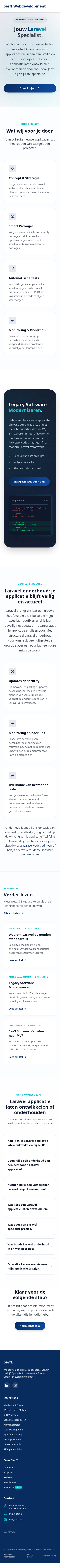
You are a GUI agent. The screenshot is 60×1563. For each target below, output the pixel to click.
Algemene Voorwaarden (9, 1555)
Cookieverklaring (49, 1555)
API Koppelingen (12, 1439)
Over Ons (8, 1467)
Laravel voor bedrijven (37, 845)
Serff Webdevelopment (25, 6)
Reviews (8, 1477)
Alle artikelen (12, 913)
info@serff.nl (15, 1519)
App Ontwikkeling (13, 1434)
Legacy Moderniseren (15, 1419)
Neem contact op (30, 1326)
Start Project (28, 88)
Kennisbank (10, 1482)
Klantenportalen (12, 1424)
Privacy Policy (30, 1555)
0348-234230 (15, 1514)
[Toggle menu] (53, 6)
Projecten (8, 1472)
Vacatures (12, 1487)
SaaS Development (13, 1429)
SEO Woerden (11, 1414)
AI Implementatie (13, 1449)
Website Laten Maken (15, 1410)
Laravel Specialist (13, 1444)
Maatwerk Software (14, 1405)
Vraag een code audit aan (29, 481)
